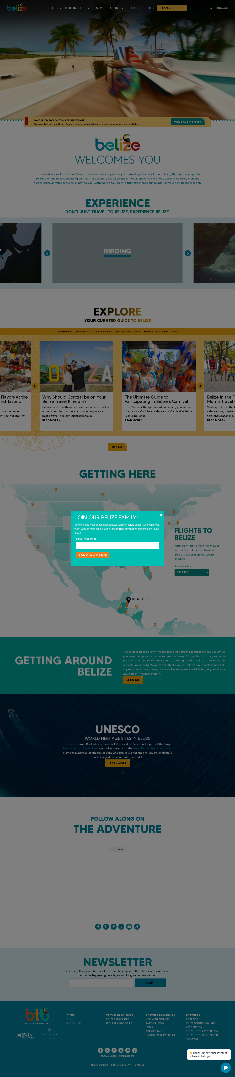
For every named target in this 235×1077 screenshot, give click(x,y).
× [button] (161, 514)
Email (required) (87, 538)
